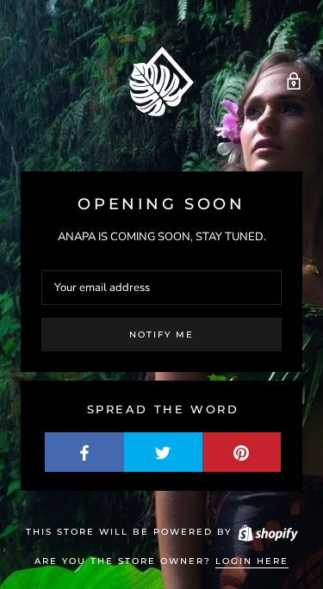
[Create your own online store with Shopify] (267, 531)
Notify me (161, 334)
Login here (252, 561)
